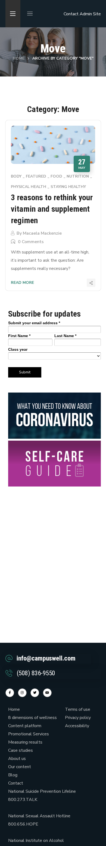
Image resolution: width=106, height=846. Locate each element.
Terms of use (77, 709)
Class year (17, 349)
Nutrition (78, 176)
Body (16, 176)
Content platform (24, 726)
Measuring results (25, 742)
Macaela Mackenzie (42, 233)
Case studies (20, 750)
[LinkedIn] (34, 692)
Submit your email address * (34, 323)
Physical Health (28, 186)
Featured (36, 176)
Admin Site (90, 14)
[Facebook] (9, 692)
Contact (71, 14)
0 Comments (31, 242)
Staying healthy (68, 186)
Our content (19, 767)
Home (18, 58)
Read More (22, 282)
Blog (12, 775)
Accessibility (77, 726)
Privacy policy (78, 718)
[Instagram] (22, 692)
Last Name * (65, 336)
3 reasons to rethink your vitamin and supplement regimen (52, 209)
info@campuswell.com (46, 658)
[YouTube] (47, 692)
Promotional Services (28, 734)
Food (56, 176)
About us (17, 759)
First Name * (19, 336)
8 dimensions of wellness (32, 718)
